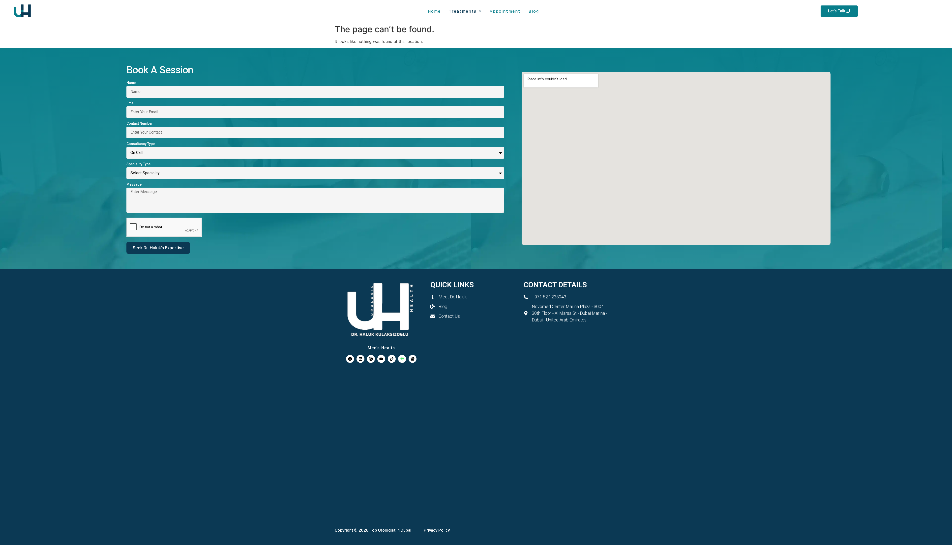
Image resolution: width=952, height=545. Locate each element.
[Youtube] (381, 359)
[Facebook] (350, 359)
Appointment (505, 11)
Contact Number (139, 124)
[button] (465, 11)
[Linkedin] (360, 359)
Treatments (462, 11)
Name (131, 83)
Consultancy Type (140, 144)
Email (131, 104)
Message (134, 185)
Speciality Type (138, 165)
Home (434, 11)
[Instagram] (371, 359)
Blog (534, 11)
